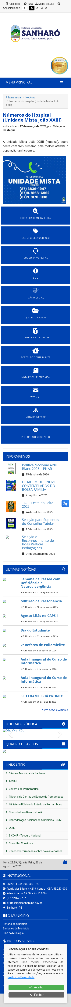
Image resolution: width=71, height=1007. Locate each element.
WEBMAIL (35, 397)
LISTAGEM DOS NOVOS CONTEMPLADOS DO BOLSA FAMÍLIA (40, 486)
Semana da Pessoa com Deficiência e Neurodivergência (40, 583)
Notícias (30, 97)
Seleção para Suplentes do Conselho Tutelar (40, 521)
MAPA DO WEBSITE (36, 417)
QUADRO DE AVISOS (35, 317)
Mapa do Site (46, 3)
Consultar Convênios (21, 843)
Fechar (38, 994)
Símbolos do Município (16, 928)
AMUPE (13, 781)
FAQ (30, 3)
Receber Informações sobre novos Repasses (35, 851)
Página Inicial (13, 97)
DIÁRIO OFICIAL (35, 297)
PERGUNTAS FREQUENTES (35, 437)
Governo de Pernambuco (23, 788)
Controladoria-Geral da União (25, 812)
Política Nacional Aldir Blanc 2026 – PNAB (39, 467)
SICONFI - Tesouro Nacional (24, 835)
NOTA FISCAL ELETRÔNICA (35, 377)
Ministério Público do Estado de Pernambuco (35, 804)
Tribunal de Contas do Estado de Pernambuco (35, 796)
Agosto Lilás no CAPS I (39, 615)
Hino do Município (13, 933)
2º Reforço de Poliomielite (43, 645)
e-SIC (35, 277)
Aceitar (39, 987)
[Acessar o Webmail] (61, 862)
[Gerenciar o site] (65, 862)
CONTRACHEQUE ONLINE (35, 337)
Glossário (14, 3)
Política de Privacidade (21, 977)
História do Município (15, 923)
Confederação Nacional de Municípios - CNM (35, 820)
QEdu (11, 827)
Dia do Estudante (35, 630)
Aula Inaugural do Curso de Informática (44, 661)
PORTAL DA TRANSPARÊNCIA (35, 218)
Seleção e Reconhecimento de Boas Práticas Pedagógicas (38, 542)
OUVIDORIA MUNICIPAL (35, 258)
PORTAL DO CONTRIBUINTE (35, 357)
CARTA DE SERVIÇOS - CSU (36, 238)
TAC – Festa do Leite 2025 (37, 504)
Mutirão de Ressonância (41, 601)
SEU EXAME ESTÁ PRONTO (42, 696)
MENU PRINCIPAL (19, 82)
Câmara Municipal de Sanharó (26, 773)
